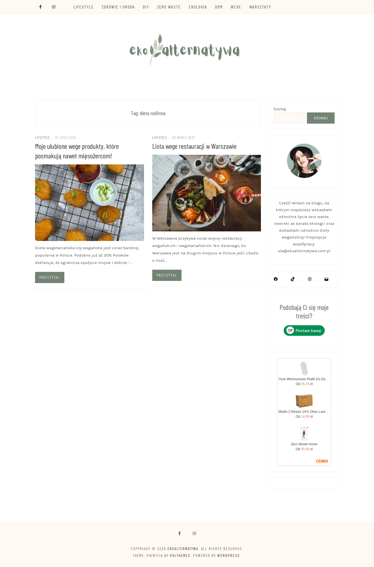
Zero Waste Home (304, 444)
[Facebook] (179, 533)
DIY (146, 6)
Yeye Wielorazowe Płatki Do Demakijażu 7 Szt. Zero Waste (304, 379)
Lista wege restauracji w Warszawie (194, 146)
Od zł (304, 384)
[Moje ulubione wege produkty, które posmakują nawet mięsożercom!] (89, 202)
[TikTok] (292, 279)
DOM (219, 6)
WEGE (236, 6)
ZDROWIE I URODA (118, 6)
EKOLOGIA (198, 6)
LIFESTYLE (84, 6)
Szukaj (280, 108)
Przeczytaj (49, 277)
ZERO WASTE (169, 6)
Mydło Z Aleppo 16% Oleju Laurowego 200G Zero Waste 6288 (304, 412)
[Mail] (326, 279)
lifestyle (42, 137)
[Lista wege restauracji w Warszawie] (206, 192)
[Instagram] (309, 279)
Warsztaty (260, 6)
